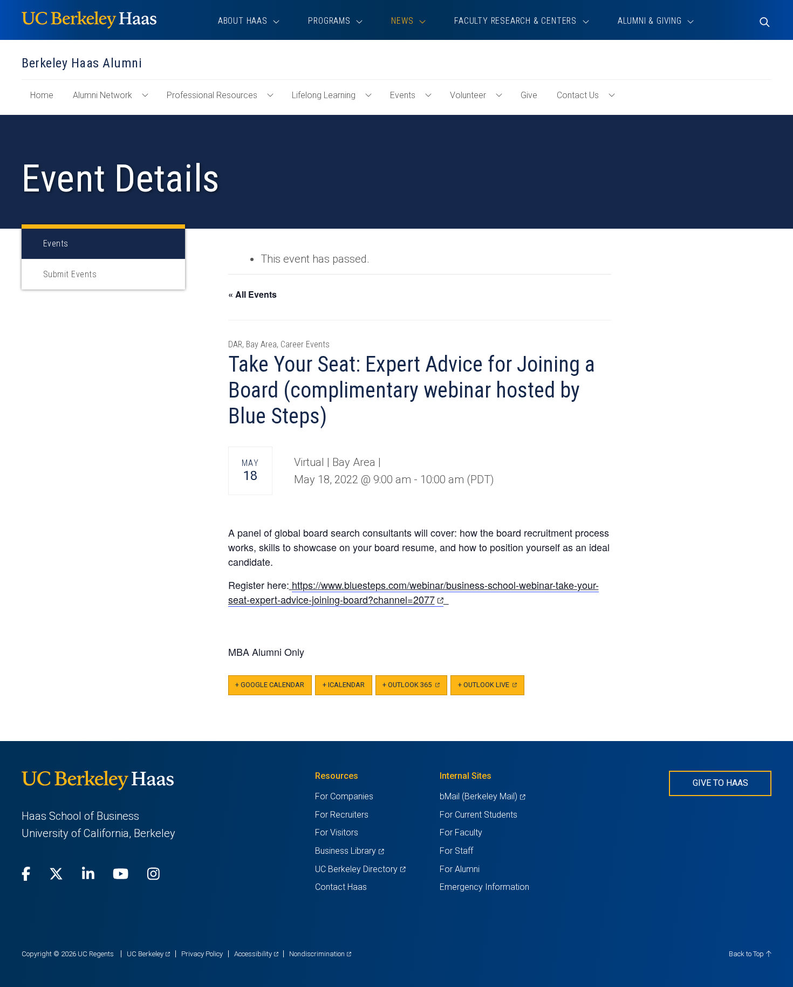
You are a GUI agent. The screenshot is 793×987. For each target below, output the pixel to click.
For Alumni (460, 869)
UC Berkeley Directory (360, 869)
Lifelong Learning (324, 95)
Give (529, 95)
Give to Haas (720, 783)
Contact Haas (341, 887)
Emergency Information (484, 887)
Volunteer (468, 95)
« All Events (252, 294)
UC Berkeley (148, 954)
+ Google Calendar (269, 685)
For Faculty (461, 832)
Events (402, 95)
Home (46, 100)
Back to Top (747, 953)
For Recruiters (341, 815)
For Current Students (478, 815)
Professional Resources (212, 95)
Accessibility (256, 954)
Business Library (349, 851)
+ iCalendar (344, 685)
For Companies (344, 796)
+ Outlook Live (491, 688)
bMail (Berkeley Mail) (482, 796)
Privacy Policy (202, 954)
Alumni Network (102, 95)
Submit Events (70, 274)
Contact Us (578, 95)
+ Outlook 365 (414, 688)
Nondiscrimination (320, 954)
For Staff (456, 851)
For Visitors (336, 832)
